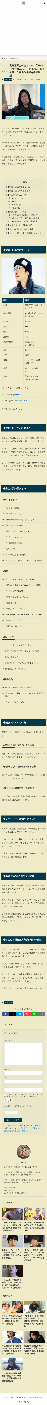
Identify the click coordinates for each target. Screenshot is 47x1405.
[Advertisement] (23, 31)
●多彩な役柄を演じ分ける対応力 (24, 215)
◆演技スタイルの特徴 (17, 212)
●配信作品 (16, 208)
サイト (6, 1086)
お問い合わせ (19, 1397)
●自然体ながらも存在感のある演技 (25, 218)
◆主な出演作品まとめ (17, 195)
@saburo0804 (18, 395)
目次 (25, 1397)
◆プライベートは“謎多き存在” (20, 225)
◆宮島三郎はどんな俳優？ (19, 191)
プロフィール (9, 1397)
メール (7, 1078)
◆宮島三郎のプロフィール (19, 187)
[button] (5, 1014)
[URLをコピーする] (41, 1014)
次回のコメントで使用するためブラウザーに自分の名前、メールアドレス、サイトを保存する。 (24, 1095)
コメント (8, 1041)
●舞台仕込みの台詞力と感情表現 (24, 221)
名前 (6, 1069)
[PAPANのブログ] (23, 3)
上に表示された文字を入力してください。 (18, 1106)
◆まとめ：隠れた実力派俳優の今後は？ (24, 233)
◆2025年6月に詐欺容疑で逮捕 (20, 229)
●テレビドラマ (17, 198)
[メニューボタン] (3, 3)
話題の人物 (8, 79)
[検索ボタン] (44, 3)
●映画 (14, 201)
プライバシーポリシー (35, 1397)
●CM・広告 (16, 205)
